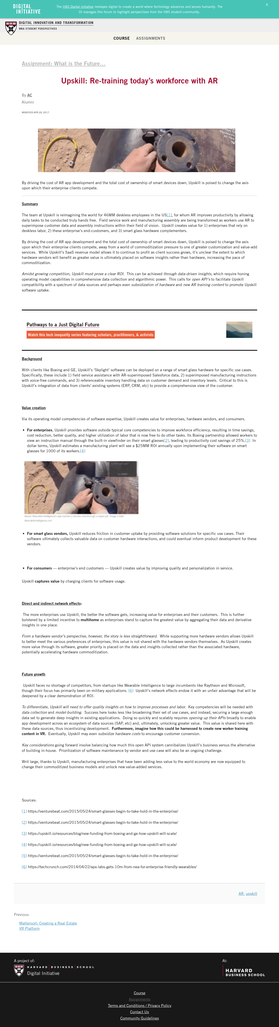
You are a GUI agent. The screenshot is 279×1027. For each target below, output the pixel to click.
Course (122, 38)
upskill (251, 893)
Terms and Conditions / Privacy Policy (139, 1005)
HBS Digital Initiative (78, 6)
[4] (82, 450)
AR (241, 893)
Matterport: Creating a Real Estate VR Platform (48, 926)
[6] (130, 690)
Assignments (150, 38)
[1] (169, 214)
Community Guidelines (139, 1018)
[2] (166, 440)
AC (29, 95)
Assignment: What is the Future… (63, 63)
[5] (24, 855)
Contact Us (139, 1011)
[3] (247, 440)
